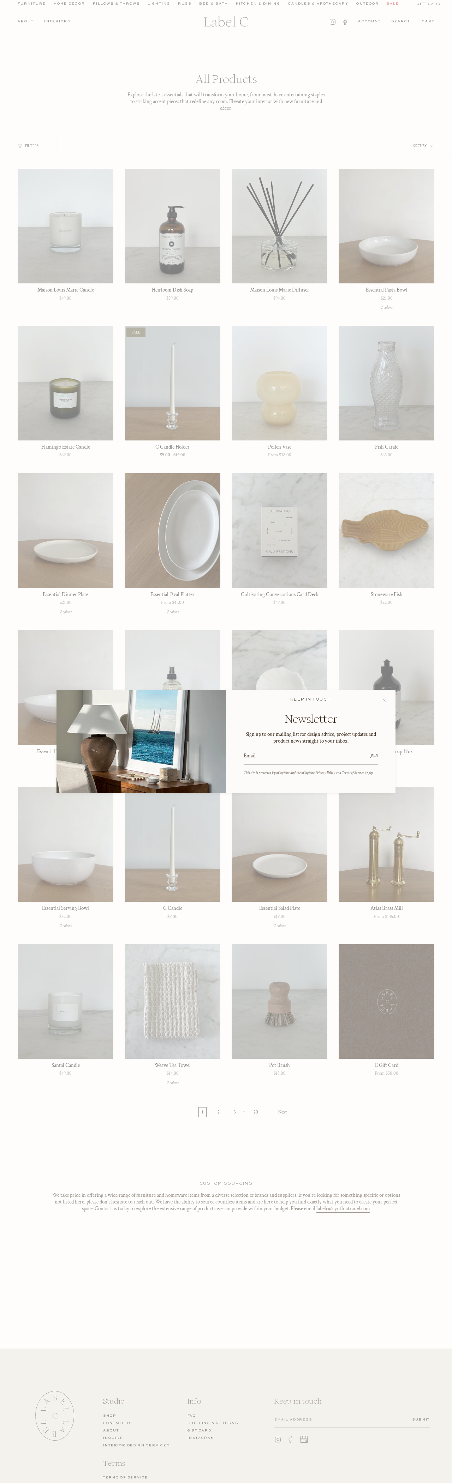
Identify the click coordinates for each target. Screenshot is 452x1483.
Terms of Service (353, 772)
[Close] (384, 700)
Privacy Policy (325, 772)
